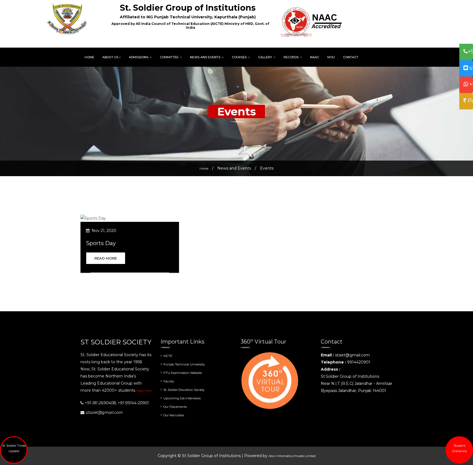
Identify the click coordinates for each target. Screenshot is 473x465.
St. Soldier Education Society (183, 390)
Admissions (139, 57)
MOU (331, 57)
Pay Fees (469, 100)
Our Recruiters (173, 415)
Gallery (265, 57)
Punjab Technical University (184, 364)
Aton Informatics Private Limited (292, 456)
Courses (239, 57)
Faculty (168, 381)
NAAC (314, 57)
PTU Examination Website (182, 373)
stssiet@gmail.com (470, 68)
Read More (105, 258)
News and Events (205, 57)
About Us (110, 57)
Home (89, 57)
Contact (350, 57)
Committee (169, 57)
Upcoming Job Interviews (182, 398)
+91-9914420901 (470, 84)
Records (291, 57)
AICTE (167, 356)
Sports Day (101, 243)
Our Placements (175, 407)
